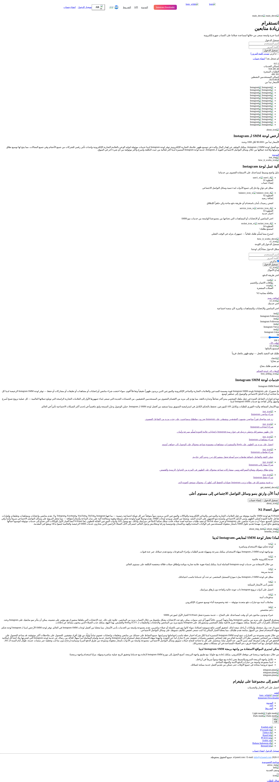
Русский (264, 730)
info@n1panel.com (262, 757)
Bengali (265, 746)
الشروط (127, 7)
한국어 (265, 738)
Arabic (265, 740)
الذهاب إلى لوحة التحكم (267, 371)
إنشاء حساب (70, 7)
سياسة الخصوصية (270, 762)
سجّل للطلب (273, 780)
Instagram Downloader (165, 7)
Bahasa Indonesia (260, 743)
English (265, 727)
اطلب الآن (274, 343)
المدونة (144, 7)
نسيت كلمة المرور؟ (259, 53)
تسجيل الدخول (85, 7)
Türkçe (266, 732)
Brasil (266, 735)
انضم (276, 692)
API (136, 7)
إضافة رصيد (273, 298)
